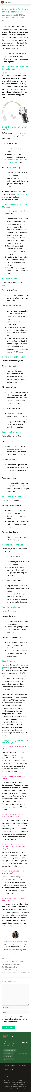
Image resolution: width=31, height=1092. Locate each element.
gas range (22, 133)
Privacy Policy (7, 1074)
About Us (21, 1074)
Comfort (13, 1065)
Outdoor (24, 1065)
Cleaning (7, 1065)
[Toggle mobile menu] (28, 2)
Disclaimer (14, 1074)
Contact (6, 1076)
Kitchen (7, 958)
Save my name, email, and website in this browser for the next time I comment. (15, 1019)
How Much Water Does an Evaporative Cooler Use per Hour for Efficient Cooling (14, 964)
